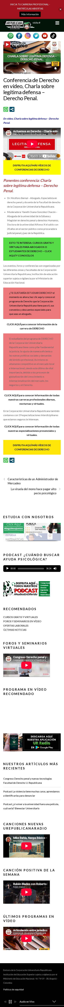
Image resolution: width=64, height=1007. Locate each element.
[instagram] (28, 35)
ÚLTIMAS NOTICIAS (14, 629)
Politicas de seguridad (13, 989)
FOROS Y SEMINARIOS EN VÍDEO (22, 621)
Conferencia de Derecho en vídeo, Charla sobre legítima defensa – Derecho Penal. (31, 89)
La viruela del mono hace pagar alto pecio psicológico (33, 491)
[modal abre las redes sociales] (11, 109)
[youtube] (45, 35)
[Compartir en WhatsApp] (5, 109)
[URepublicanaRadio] (18, 28)
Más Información (30, 14)
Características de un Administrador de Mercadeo (33, 481)
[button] (32, 532)
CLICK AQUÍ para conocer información (26, 395)
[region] (32, 533)
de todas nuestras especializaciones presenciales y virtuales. (34, 430)
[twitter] (36, 35)
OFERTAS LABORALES (15, 625)
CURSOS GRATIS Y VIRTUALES (20, 617)
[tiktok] (53, 35)
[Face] (19, 35)
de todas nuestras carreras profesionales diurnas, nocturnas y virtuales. (33, 399)
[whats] (11, 35)
